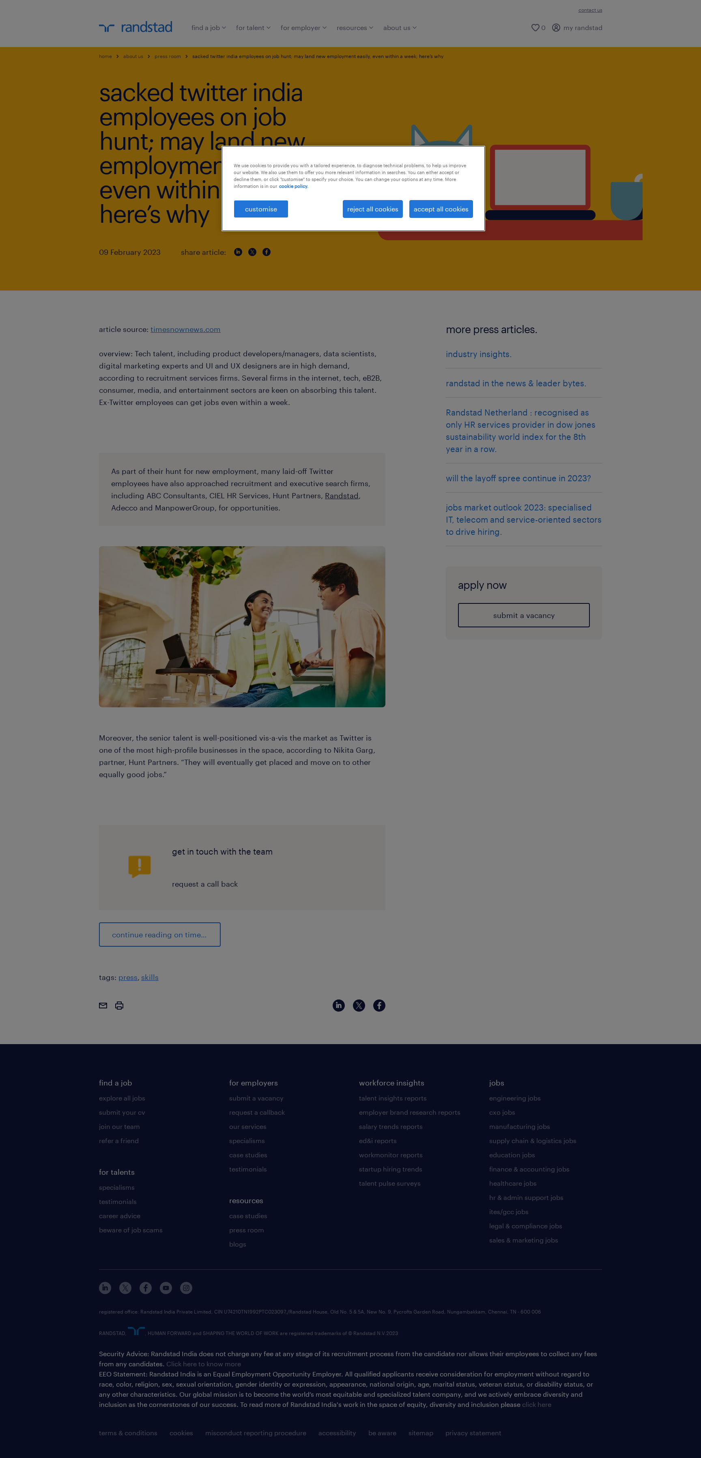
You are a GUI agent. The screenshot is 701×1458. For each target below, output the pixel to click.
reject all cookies (372, 209)
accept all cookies (441, 209)
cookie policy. (293, 186)
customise (261, 209)
